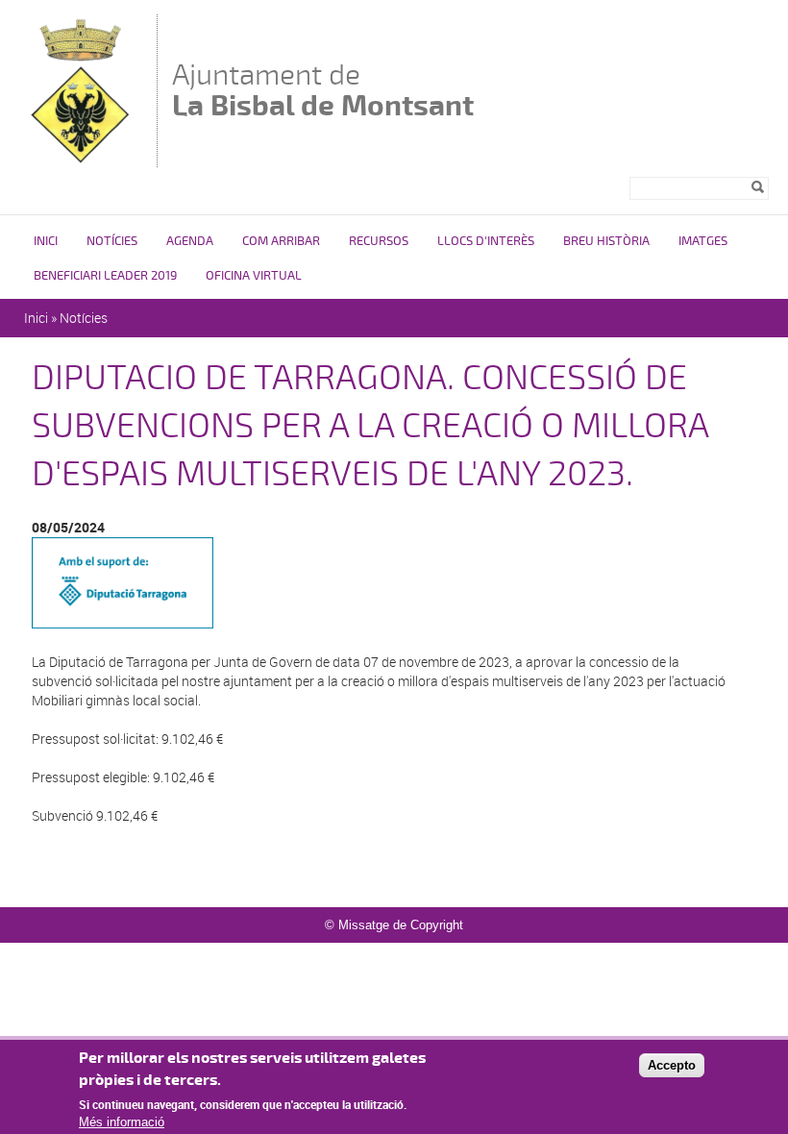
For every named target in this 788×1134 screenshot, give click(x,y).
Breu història (606, 241)
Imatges (702, 241)
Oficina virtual (254, 276)
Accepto (672, 1065)
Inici (46, 241)
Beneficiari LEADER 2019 (105, 276)
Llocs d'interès (485, 241)
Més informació (121, 1122)
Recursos (378, 241)
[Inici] (83, 158)
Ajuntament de (323, 90)
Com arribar (281, 241)
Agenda (189, 241)
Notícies (111, 241)
